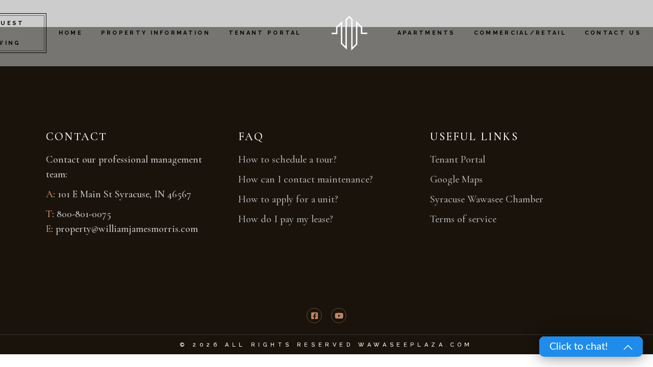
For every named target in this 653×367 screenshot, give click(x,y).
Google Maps (456, 179)
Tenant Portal (457, 159)
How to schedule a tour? (287, 159)
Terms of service (463, 219)
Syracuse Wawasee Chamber (486, 199)
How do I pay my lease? (285, 219)
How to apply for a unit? (288, 199)
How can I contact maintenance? (305, 179)
